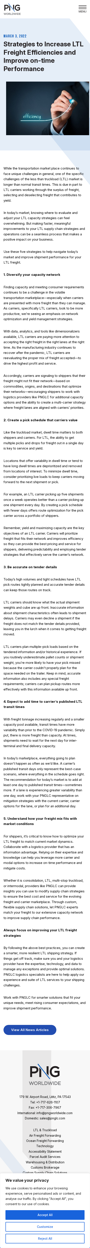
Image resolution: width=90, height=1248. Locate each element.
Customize (45, 1227)
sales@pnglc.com (52, 1118)
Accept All (45, 1215)
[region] (45, 1210)
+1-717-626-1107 (48, 1102)
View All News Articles (30, 1030)
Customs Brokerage (45, 1167)
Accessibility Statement (45, 1151)
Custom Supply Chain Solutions (45, 1173)
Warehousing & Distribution (45, 1162)
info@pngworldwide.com (54, 1113)
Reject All (45, 1238)
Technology (45, 1146)
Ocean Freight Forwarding (45, 1141)
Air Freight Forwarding (45, 1135)
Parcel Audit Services (45, 1157)
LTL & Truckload (45, 1130)
